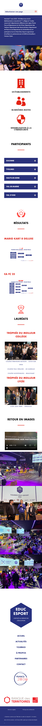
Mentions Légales (12, 709)
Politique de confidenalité (28, 709)
